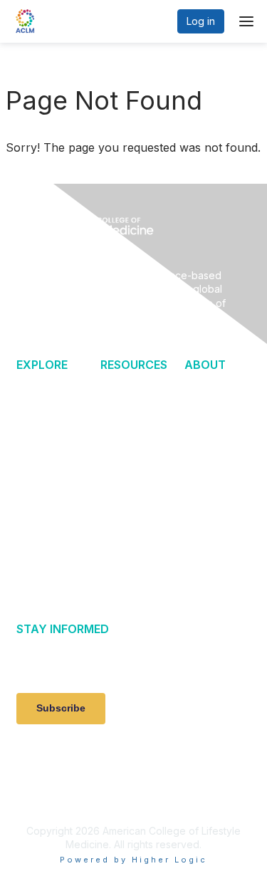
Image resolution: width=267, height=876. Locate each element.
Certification (132, 387)
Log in (201, 21)
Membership (131, 406)
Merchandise (133, 561)
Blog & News (48, 434)
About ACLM (214, 440)
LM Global (209, 480)
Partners (206, 499)
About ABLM (214, 460)
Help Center (214, 387)
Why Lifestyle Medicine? (42, 401)
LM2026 (37, 521)
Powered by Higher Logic (133, 860)
